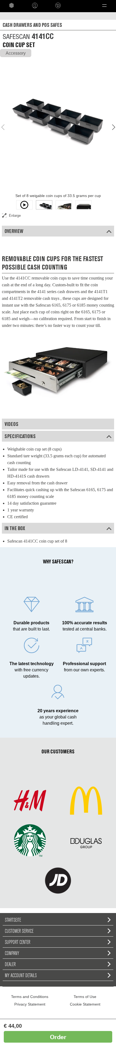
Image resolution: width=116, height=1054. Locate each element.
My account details (21, 975)
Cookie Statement (85, 1004)
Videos (11, 424)
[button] (104, 5)
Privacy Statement (29, 1004)
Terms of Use (85, 996)
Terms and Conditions (29, 996)
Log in (34, 5)
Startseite (13, 920)
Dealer (10, 964)
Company (12, 953)
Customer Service (19, 931)
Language (78, 5)
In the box (15, 528)
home (11, 5)
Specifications (20, 436)
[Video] (24, 205)
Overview (14, 231)
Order (58, 1036)
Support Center (17, 942)
